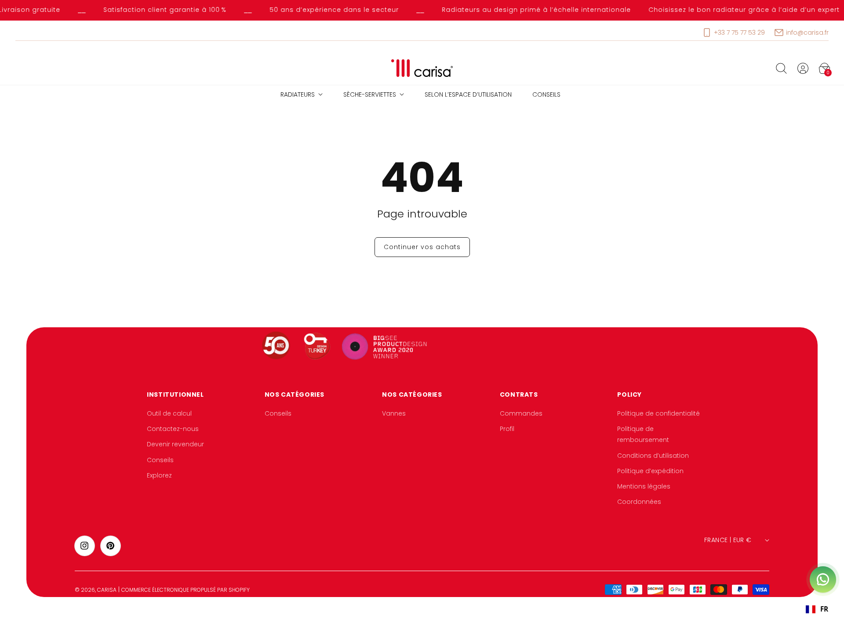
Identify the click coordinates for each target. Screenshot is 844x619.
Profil (507, 429)
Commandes (521, 413)
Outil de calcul (169, 413)
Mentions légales (643, 486)
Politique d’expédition (650, 471)
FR (824, 609)
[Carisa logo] (422, 68)
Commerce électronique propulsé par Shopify (185, 590)
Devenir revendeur (175, 444)
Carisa (106, 590)
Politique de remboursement (643, 435)
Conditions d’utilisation (653, 455)
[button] (781, 68)
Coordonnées (639, 501)
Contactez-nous (173, 429)
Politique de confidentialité (658, 413)
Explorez (159, 475)
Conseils (160, 460)
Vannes (394, 413)
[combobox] (816, 609)
